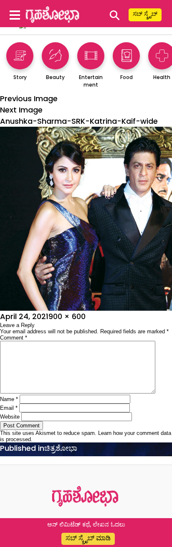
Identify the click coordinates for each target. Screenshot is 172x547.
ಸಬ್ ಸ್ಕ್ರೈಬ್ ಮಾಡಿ (88, 538)
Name (9, 399)
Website (10, 417)
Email (9, 408)
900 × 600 (67, 316)
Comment (13, 338)
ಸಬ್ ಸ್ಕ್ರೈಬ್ (145, 14)
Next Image (21, 110)
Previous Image (29, 98)
